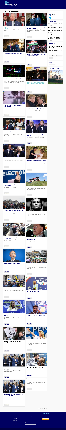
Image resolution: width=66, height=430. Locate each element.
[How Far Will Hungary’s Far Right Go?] (36, 179)
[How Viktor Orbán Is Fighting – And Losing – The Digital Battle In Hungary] (14, 71)
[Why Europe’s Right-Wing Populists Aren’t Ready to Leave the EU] (14, 360)
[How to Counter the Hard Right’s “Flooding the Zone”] (36, 100)
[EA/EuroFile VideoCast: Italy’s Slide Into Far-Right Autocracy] (14, 306)
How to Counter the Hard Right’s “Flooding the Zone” (36, 108)
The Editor (14, 416)
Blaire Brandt (6, 81)
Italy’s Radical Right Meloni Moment (33, 291)
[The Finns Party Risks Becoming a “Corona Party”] (36, 379)
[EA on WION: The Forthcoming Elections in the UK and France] (36, 152)
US (4, 30)
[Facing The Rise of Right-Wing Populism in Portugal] (36, 307)
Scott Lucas (6, 186)
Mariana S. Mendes (30, 317)
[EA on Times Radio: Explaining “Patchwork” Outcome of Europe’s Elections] (14, 176)
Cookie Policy (15, 425)
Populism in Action (14, 29)
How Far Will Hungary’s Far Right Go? (33, 187)
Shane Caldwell (29, 267)
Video (41, 30)
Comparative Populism (17, 344)
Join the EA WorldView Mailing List (55, 47)
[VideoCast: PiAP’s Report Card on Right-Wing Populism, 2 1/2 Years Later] (36, 333)
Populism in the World (20, 29)
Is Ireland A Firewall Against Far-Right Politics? (12, 288)
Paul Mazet (6, 160)
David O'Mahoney (7, 290)
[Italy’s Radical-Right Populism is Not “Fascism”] (36, 359)
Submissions (15, 420)
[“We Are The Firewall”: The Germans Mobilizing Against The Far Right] (14, 202)
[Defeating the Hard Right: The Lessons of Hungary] (14, 45)
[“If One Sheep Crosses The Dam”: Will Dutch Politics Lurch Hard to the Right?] (36, 230)
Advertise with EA (15, 422)
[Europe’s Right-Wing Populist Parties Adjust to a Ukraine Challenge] (14, 333)
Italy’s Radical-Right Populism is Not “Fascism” (35, 367)
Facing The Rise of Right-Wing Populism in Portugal (36, 315)
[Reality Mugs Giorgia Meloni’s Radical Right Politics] (36, 204)
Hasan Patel (6, 29)
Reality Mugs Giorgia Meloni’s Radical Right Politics (36, 212)
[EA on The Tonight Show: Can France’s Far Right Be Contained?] (36, 126)
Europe (20, 81)
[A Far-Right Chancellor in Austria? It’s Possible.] (14, 255)
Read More (7, 36)
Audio (13, 186)
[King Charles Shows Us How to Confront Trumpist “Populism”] (14, 19)
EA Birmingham (17, 81)
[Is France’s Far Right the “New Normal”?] (14, 150)
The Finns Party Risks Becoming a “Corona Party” (35, 381)
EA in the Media (20, 186)
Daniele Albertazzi (7, 344)
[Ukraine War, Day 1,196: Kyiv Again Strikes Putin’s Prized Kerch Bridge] (14, 97)
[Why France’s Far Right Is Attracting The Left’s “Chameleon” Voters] (14, 229)
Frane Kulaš (29, 240)
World (6, 30)
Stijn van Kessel (7, 370)
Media (7, 187)
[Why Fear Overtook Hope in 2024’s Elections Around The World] (14, 124)
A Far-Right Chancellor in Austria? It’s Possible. (12, 263)
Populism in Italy (15, 317)
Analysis (13, 81)
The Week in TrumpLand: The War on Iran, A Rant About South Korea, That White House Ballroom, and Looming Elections (54, 38)
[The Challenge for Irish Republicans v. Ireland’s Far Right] (36, 256)
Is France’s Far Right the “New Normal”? (11, 158)
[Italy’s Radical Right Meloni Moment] (36, 283)
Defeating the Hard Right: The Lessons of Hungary (13, 53)
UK (23, 29)
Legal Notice (15, 418)
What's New (14, 82)
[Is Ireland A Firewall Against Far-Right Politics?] (14, 281)
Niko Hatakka (29, 382)
